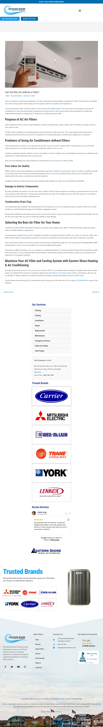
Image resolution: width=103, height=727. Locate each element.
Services (38, 644)
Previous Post (7, 292)
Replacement (40, 330)
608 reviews (55, 540)
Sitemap (56, 699)
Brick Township (39, 658)
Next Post (96, 292)
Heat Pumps (39, 351)
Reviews (37, 654)
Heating (38, 310)
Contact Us (38, 667)
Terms (60, 712)
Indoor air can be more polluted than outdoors (61, 174)
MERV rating (24, 228)
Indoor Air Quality (41, 346)
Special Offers (39, 649)
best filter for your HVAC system (60, 273)
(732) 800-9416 (81, 280)
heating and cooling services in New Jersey (49, 111)
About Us (38, 663)
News (8, 96)
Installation (39, 320)
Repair (37, 325)
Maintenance (40, 336)
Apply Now (37, 372)
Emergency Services (42, 341)
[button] (79, 10)
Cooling (38, 315)
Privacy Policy (51, 712)
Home (37, 640)
